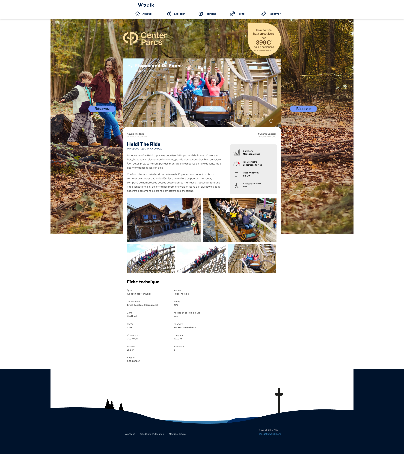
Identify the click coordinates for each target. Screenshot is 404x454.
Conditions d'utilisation (152, 434)
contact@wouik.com (269, 433)
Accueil (147, 13)
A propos (130, 434)
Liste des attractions (149, 121)
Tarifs (240, 13)
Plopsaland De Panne (159, 65)
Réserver (275, 13)
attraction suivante (267, 135)
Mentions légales (178, 434)
